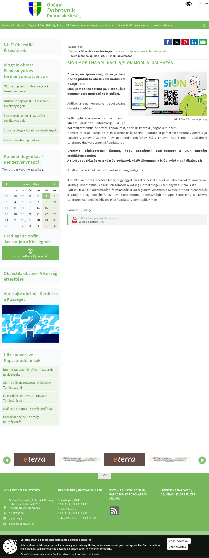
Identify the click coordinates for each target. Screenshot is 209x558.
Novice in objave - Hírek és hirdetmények (141, 51)
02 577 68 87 (16, 518)
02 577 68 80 (16, 513)
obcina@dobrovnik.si (21, 524)
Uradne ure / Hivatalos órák (80, 490)
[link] (168, 42)
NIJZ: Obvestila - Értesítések (20, 47)
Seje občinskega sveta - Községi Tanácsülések (25, 398)
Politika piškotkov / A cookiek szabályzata (76, 554)
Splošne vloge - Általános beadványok (30, 130)
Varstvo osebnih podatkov (22, 140)
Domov (72, 51)
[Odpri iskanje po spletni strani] (204, 25)
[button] (7, 460)
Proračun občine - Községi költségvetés (21, 419)
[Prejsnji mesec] (6, 183)
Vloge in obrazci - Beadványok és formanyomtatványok (26, 70)
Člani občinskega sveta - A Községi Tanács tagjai (27, 384)
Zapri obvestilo (177, 547)
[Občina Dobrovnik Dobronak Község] (35, 9)
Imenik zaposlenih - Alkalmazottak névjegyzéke (28, 371)
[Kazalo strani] (200, 3)
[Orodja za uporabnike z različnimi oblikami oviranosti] (188, 4)
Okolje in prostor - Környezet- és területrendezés (27, 88)
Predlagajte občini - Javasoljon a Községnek (27, 238)
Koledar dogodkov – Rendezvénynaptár (24, 159)
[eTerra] (34, 459)
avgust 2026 (30, 184)
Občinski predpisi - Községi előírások (28, 409)
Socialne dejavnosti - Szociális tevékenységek (25, 118)
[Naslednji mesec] (54, 183)
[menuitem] (13, 25)
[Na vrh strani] (104, 476)
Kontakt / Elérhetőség (21, 490)
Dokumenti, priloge (79, 210)
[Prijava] (206, 3)
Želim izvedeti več (179, 541)
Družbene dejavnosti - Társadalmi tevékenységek (27, 103)
